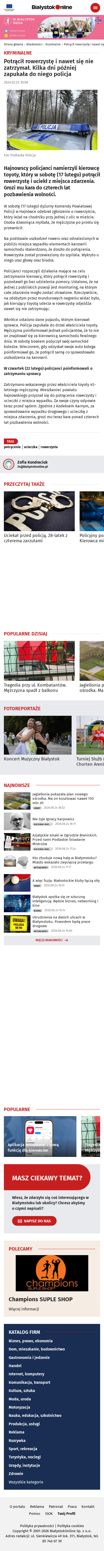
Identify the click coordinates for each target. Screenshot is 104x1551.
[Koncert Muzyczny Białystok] (38, 735)
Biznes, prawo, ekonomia (31, 1341)
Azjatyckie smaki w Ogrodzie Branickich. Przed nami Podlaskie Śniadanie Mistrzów (64, 839)
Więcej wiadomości (49, 940)
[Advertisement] (52, 587)
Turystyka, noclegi (25, 1457)
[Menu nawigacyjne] (95, 8)
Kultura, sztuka (22, 1390)
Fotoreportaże (22, 708)
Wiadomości (34, 44)
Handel (15, 1365)
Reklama (16, 1432)
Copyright (20, 1531)
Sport (37, 808)
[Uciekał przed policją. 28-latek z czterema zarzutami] (39, 511)
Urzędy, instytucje (24, 1465)
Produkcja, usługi (24, 1424)
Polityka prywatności (37, 1526)
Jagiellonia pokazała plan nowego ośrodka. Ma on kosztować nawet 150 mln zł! (63, 798)
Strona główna (13, 44)
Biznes (37, 911)
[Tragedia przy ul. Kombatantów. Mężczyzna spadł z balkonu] (39, 661)
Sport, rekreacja (23, 1449)
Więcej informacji (24, 1309)
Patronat (56, 1506)
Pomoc (34, 1513)
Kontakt (88, 1506)
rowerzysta (49, 447)
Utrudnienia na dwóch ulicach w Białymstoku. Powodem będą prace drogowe (61, 921)
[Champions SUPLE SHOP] (52, 1273)
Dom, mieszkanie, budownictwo (37, 1349)
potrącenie (12, 447)
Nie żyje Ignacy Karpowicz (53, 819)
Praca (72, 1506)
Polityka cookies (70, 1526)
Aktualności (41, 867)
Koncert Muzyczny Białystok (31, 759)
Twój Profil (66, 1513)
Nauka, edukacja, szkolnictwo (35, 1415)
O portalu (17, 1506)
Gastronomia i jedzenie (29, 1357)
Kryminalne (53, 44)
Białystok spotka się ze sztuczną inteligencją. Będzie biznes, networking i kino (65, 901)
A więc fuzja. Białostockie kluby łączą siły (66, 880)
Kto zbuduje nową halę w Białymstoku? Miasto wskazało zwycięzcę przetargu (64, 860)
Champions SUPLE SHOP (41, 1299)
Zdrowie (16, 1473)
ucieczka (30, 447)
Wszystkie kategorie (26, 1482)
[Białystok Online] (52, 7)
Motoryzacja (19, 1407)
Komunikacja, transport (29, 1382)
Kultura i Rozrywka (43, 824)
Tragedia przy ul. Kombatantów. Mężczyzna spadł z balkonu (35, 688)
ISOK (49, 1513)
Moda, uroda (20, 1399)
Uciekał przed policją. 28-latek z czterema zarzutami (35, 538)
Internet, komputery (26, 1374)
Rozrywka (17, 1440)
